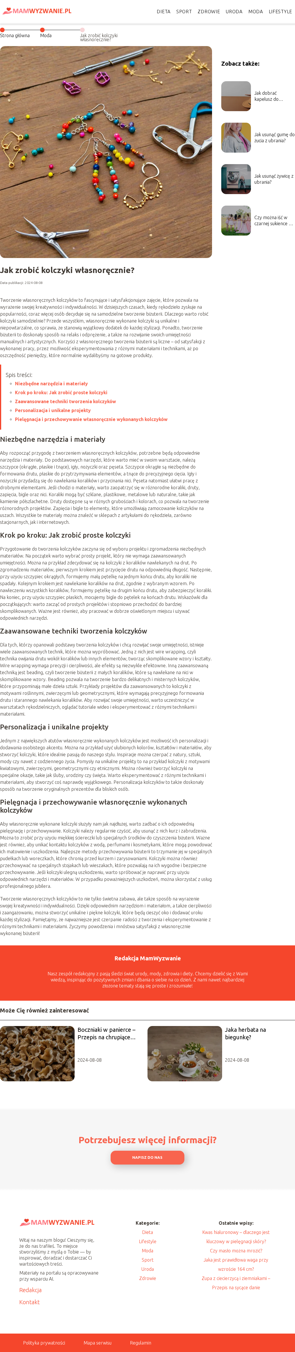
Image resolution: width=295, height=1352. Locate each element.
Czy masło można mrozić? (236, 1250)
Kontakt (29, 1302)
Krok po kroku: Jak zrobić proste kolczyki (61, 392)
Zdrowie (209, 11)
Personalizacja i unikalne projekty (53, 410)
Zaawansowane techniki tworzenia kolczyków (65, 401)
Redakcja (30, 1290)
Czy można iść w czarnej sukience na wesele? (274, 221)
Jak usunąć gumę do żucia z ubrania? (274, 137)
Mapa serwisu (97, 1342)
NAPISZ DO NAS (147, 1157)
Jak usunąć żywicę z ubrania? (274, 179)
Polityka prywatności (44, 1342)
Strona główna (15, 35)
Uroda (234, 11)
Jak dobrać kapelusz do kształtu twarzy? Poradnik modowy (272, 96)
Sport (184, 11)
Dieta (164, 11)
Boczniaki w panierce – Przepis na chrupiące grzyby (106, 1033)
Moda (255, 11)
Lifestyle (280, 11)
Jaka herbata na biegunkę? (245, 1033)
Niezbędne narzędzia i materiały (51, 383)
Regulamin (140, 1342)
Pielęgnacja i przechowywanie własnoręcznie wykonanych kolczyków (91, 419)
